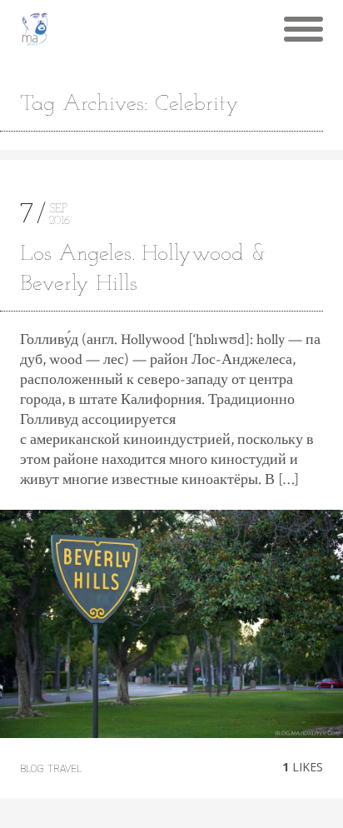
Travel (64, 769)
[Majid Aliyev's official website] (35, 29)
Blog (32, 769)
